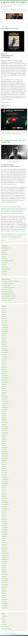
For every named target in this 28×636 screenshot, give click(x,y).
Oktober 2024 (4, 354)
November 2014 (5, 605)
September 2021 (5, 432)
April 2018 (4, 519)
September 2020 (5, 458)
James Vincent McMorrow (19, 234)
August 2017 (4, 536)
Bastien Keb (23, 132)
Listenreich (4, 264)
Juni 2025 (4, 337)
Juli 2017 (3, 538)
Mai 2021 (4, 441)
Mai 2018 (4, 517)
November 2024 (5, 352)
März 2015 (4, 597)
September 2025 (5, 331)
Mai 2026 (4, 314)
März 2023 (4, 394)
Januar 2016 (4, 576)
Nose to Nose (4, 267)
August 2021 (4, 434)
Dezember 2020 (5, 451)
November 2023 (5, 377)
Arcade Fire (23, 233)
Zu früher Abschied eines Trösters (8, 287)
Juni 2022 (4, 413)
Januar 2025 (4, 348)
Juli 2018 (3, 513)
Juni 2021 (4, 439)
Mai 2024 (4, 365)
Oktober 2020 (4, 456)
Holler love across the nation (7, 260)
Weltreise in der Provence (7, 289)
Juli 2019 (3, 487)
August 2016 (4, 561)
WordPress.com (14, 634)
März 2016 (4, 572)
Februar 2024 (4, 371)
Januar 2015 (4, 601)
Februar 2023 (4, 396)
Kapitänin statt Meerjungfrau (7, 291)
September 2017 (5, 534)
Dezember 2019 (5, 477)
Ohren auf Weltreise (6, 269)
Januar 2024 (4, 373)
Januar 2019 (4, 500)
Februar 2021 (4, 447)
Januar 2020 (4, 475)
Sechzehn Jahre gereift (6, 285)
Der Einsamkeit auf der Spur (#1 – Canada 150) (13, 141)
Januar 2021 (4, 449)
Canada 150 (13, 233)
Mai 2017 (4, 542)
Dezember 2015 (5, 578)
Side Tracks (4, 273)
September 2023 (5, 382)
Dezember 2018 (5, 502)
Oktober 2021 (4, 430)
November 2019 (5, 479)
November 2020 (5, 453)
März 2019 (4, 496)
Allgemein (9, 132)
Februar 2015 (4, 599)
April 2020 (4, 468)
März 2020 (4, 470)
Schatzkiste (4, 271)
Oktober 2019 (4, 481)
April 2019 (4, 494)
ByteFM (3, 622)
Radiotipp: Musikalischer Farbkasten (9, 296)
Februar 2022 (4, 422)
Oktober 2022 (4, 405)
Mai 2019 (4, 491)
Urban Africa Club (5, 626)
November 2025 (5, 327)
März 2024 (4, 369)
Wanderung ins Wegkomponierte (8, 294)
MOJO (3, 618)
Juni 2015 (4, 591)
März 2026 (4, 318)
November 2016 (5, 555)
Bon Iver (5, 234)
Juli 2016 (3, 563)
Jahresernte (13, 132)
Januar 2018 (4, 525)
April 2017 (4, 544)
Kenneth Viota (8, 133)
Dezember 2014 (5, 603)
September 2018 (5, 508)
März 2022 (4, 420)
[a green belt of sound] (14, 19)
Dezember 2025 (5, 325)
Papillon (18, 235)
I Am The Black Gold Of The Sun (8, 283)
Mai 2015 (4, 593)
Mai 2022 (4, 415)
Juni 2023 (4, 388)
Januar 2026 (4, 323)
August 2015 (4, 586)
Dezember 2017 (5, 527)
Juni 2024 (4, 363)
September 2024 (5, 356)
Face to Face (4, 258)
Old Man (15, 235)
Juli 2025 (3, 335)
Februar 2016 (4, 574)
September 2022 (5, 407)
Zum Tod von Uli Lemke (6, 300)
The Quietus (4, 616)
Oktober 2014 (4, 608)
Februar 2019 (4, 498)
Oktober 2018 (4, 506)
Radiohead (22, 235)
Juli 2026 (3, 310)
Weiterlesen (23, 231)
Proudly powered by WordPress (9, 633)
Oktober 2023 (4, 380)
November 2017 (5, 529)
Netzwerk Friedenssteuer (7, 628)
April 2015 (4, 595)
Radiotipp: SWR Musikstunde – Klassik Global (10, 281)
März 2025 (4, 344)
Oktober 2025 (4, 329)
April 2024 (4, 367)
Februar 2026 (4, 320)
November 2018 (5, 504)
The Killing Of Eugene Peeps (16, 133)
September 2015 (5, 584)
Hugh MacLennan (11, 234)
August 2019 (4, 485)
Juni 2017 (4, 540)
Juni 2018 (4, 515)
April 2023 (4, 392)
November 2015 (5, 580)
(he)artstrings (4, 250)
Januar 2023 (4, 399)
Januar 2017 (4, 551)
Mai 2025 (4, 339)
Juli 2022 (3, 411)
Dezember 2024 (5, 350)
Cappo (4, 133)
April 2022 (4, 418)
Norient (3, 620)
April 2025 (4, 342)
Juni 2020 (4, 464)
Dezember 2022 (5, 401)
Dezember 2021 (5, 426)
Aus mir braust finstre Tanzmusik (8, 298)
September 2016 (5, 559)
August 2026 (4, 308)
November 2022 (5, 403)
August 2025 (4, 333)
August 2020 (4, 460)
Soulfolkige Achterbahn (10, 28)
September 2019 (5, 483)
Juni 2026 (4, 312)
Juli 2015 (3, 589)
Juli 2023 (3, 386)
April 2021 (4, 443)
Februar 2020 (4, 472)
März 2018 (4, 521)
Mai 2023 (4, 390)
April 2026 (4, 316)
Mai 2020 (4, 466)
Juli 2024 (3, 361)
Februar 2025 (4, 346)
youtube (5, 106)
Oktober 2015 (4, 582)
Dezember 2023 (5, 375)
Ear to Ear (4, 256)
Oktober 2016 (4, 557)
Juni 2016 (4, 565)
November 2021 (5, 428)
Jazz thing (4, 624)
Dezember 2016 (5, 553)
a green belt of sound (13, 2)
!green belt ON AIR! (5, 248)
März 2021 (4, 445)
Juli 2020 (3, 462)
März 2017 (4, 546)
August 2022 (4, 409)
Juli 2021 (3, 437)
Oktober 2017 (4, 532)
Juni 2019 (4, 489)
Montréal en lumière (9, 235)
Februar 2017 (4, 548)
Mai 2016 (4, 567)
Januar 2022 (4, 424)
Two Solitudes (11, 237)
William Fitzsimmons (18, 237)
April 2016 (4, 570)
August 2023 (4, 384)
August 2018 (4, 510)
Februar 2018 (4, 523)
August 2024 (4, 358)
